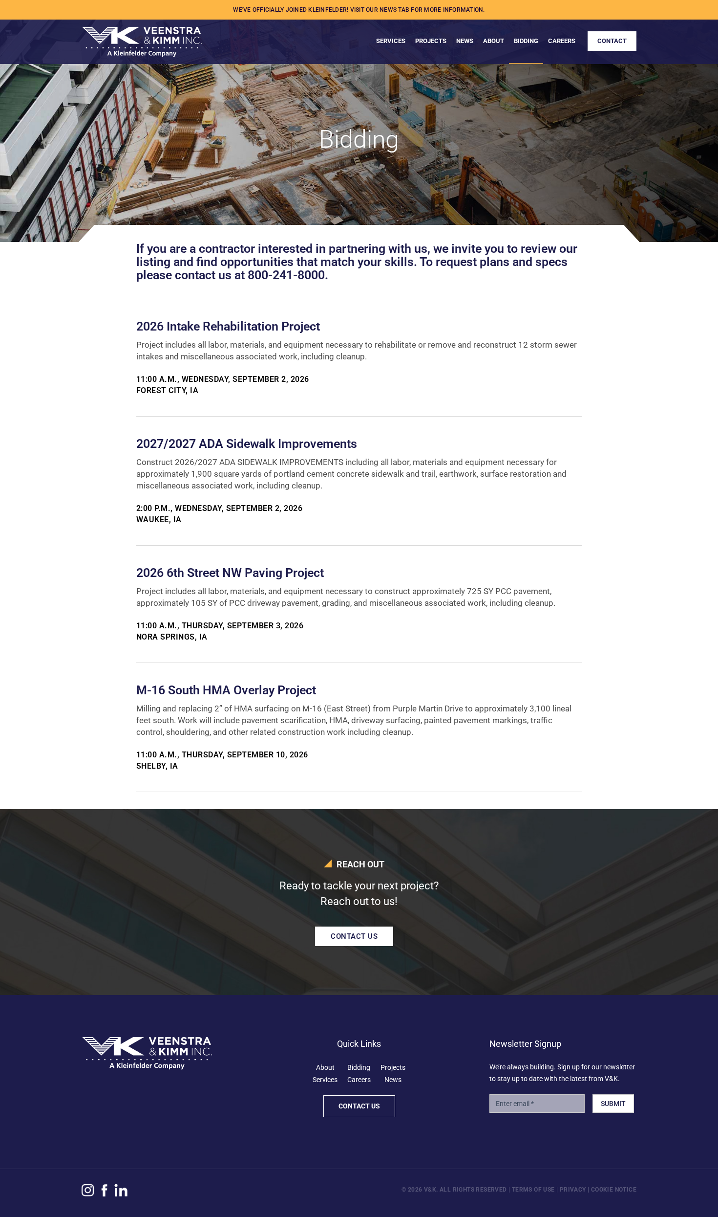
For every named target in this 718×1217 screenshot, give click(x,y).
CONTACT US (354, 936)
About (325, 1067)
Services (325, 1080)
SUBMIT (613, 1103)
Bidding (358, 1067)
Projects (392, 1067)
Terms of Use (533, 1189)
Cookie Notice (613, 1189)
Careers (359, 1080)
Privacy (573, 1189)
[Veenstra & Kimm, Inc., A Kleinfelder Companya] (142, 38)
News (392, 1080)
